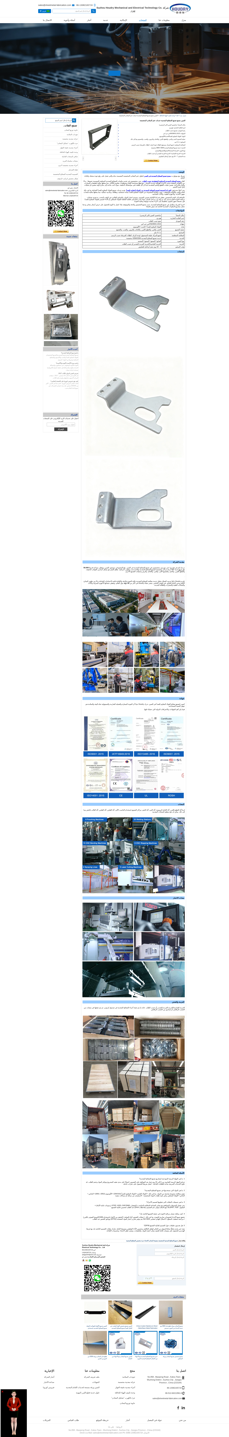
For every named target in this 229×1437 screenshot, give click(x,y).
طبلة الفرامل (73, 170)
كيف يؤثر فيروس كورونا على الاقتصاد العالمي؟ (64, 381)
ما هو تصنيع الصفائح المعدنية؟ (69, 353)
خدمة (105, 20)
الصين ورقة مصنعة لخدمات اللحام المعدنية (82, 1387)
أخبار (89, 20)
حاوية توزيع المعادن (71, 130)
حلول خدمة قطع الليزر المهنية (87, 1393)
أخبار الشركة (49, 1377)
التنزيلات (46, 1420)
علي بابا (111, 1427)
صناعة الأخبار (49, 1382)
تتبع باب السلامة (72, 134)
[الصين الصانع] (61, 262)
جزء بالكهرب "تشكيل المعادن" (67, 143)
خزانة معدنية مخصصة (70, 139)
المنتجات (143, 20)
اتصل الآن (61, 231)
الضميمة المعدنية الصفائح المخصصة (65, 174)
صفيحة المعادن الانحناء (151, 1241)
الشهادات (95, 1382)
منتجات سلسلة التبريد (70, 161)
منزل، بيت (183, 115)
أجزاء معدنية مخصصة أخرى (68, 165)
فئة (177, 115)
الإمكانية (123, 20)
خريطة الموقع (102, 1420)
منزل (184, 20)
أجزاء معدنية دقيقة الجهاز (69, 148)
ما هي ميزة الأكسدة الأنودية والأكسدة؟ (67, 363)
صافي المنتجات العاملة (70, 156)
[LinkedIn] (183, 1407)
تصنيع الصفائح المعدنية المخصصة (168, 1241)
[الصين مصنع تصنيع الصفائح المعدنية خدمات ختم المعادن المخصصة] (99, 137)
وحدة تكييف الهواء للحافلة (167, 115)
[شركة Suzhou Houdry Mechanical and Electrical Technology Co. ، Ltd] (180, 8)
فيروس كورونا (48, 1387)
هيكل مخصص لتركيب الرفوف (67, 179)
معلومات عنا (164, 20)
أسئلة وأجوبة (69, 20)
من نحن (182, 1420)
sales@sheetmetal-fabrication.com (54, 5)
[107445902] (83, 1260)
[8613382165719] (89, 1260)
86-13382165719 (84, 5)
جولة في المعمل (154, 1420)
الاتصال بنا (47, 20)
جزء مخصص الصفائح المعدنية (135, 1241)
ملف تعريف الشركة (91, 1377)
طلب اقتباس (73, 1420)
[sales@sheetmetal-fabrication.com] (86, 1260)
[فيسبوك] (178, 1407)
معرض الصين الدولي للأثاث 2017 (68, 373)
